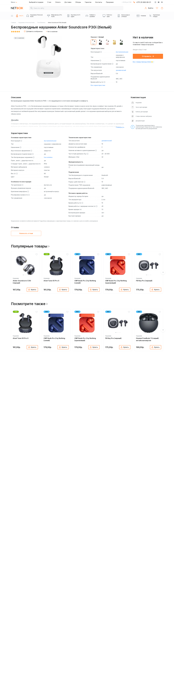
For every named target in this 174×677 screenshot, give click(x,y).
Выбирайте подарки (36, 2)
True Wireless (41, 22)
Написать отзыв (26, 233)
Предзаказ (110, 2)
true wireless (48, 157)
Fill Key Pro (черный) (144, 281)
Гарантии (88, 2)
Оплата (57, 2)
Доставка (67, 2)
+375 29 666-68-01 (143, 2)
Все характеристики (98, 85)
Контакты (98, 2)
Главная (13, 22)
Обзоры (78, 2)
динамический (121, 70)
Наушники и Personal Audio (26, 22)
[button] (163, 272)
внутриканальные (122, 52)
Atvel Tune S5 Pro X (51, 281)
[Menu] (12, 16)
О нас (49, 2)
